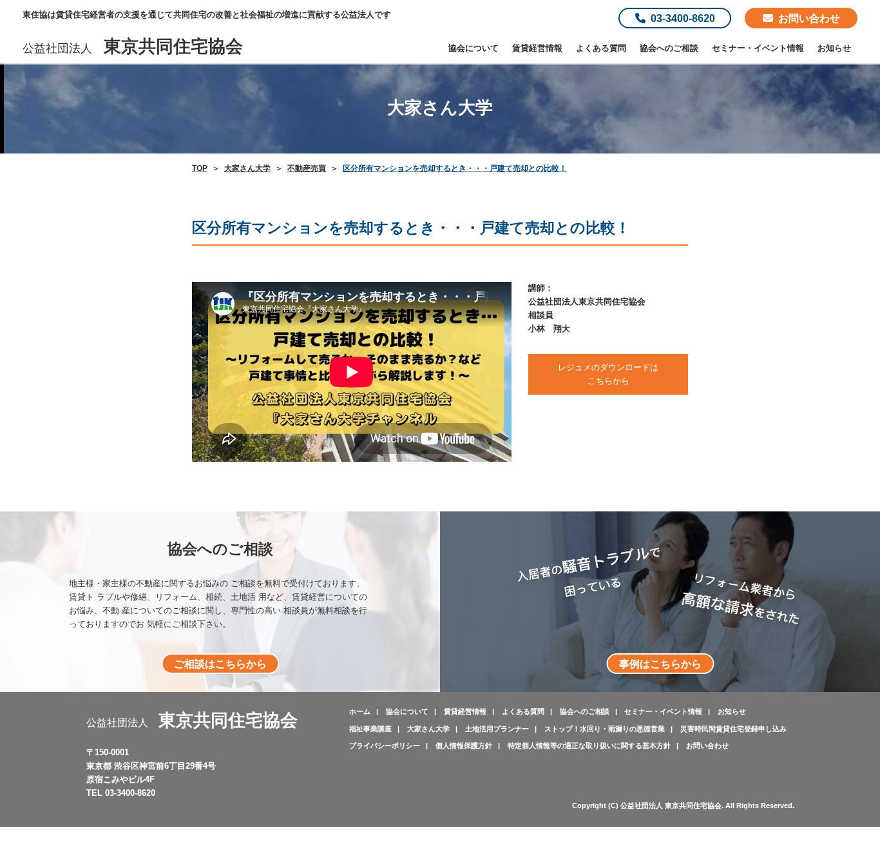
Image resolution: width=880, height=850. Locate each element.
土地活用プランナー (497, 729)
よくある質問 (601, 48)
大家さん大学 (428, 729)
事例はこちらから (660, 663)
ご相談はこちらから (220, 663)
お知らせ (834, 48)
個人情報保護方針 (463, 745)
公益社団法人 (133, 48)
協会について (473, 48)
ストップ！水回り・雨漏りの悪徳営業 (604, 729)
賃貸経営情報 (537, 48)
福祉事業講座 (370, 729)
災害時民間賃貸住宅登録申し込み (733, 729)
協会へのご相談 (669, 48)
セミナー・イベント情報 (758, 48)
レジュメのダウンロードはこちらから (608, 374)
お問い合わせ (809, 18)
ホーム (359, 711)
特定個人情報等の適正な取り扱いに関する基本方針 (589, 745)
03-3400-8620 (683, 18)
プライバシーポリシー (384, 745)
